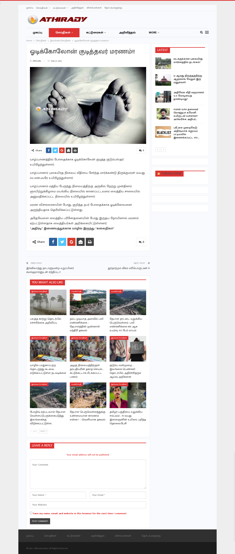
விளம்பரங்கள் (94, 8)
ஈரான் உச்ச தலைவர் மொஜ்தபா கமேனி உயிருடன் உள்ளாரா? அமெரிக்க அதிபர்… (185, 114)
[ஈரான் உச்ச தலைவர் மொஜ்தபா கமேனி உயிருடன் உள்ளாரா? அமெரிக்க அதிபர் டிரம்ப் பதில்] (163, 113)
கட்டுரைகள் (59, 8)
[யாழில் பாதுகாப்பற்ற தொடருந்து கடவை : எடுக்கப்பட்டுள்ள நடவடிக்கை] (48, 349)
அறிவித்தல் (77, 8)
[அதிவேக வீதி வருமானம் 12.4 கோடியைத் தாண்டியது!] (163, 97)
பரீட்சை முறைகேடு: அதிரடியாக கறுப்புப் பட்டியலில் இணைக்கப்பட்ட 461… (186, 133)
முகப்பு (29, 8)
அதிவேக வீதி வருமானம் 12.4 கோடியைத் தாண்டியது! (188, 95)
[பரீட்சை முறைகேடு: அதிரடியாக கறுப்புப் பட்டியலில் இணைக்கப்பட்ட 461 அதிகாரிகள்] (163, 132)
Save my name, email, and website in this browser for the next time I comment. (80, 513)
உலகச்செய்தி (76, 291)
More (153, 32)
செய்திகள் (42, 8)
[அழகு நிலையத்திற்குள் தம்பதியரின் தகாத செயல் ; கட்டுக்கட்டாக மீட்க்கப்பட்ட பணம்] (88, 349)
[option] (180, 99)
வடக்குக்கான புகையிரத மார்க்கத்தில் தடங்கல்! (188, 60)
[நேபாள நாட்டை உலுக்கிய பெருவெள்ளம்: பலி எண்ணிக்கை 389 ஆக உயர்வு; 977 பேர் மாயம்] (128, 302)
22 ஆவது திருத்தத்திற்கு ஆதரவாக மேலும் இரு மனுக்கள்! (187, 79)
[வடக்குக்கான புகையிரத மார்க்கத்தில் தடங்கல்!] (163, 63)
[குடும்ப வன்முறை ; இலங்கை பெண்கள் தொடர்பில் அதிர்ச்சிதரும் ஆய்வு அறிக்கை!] (128, 349)
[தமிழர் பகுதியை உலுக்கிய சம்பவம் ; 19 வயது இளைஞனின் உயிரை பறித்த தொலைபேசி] (128, 395)
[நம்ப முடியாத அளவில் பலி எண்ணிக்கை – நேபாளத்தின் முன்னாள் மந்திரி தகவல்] (88, 302)
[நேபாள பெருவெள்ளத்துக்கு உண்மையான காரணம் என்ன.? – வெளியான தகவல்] (88, 395)
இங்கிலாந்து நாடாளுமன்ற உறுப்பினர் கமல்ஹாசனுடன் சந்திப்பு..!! (50, 270)
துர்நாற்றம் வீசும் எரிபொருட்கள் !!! (129, 268)
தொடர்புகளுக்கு (113, 8)
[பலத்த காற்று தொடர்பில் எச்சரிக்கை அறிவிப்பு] (48, 302)
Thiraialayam (171, 173)
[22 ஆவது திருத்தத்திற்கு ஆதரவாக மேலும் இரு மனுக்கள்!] (163, 80)
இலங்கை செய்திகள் (39, 291)
